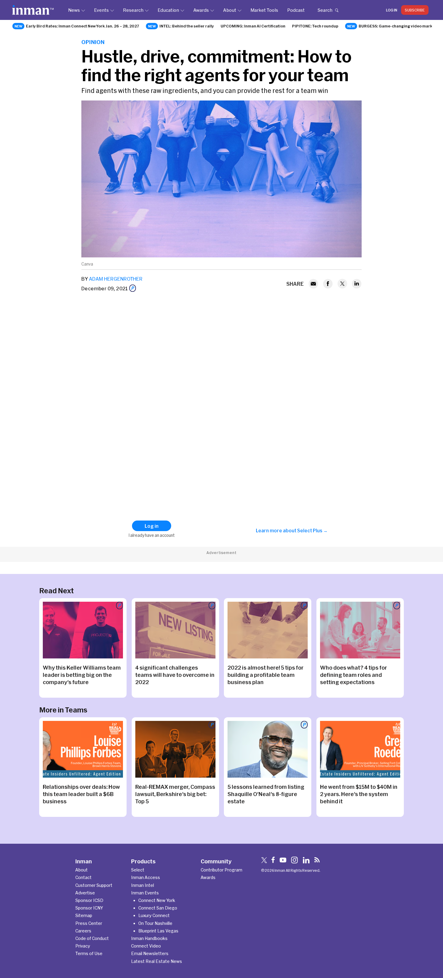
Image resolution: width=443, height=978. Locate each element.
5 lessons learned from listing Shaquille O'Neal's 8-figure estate (266, 793)
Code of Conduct (92, 938)
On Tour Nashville (155, 923)
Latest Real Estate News (156, 961)
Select (137, 869)
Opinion (93, 42)
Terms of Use (88, 953)
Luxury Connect (154, 915)
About (229, 10)
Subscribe (415, 10)
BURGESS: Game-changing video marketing (401, 26)
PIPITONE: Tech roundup (315, 26)
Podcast (296, 10)
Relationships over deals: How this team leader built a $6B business (81, 793)
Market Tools (264, 10)
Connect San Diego (157, 907)
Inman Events (145, 892)
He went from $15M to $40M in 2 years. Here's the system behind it (358, 793)
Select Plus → (312, 530)
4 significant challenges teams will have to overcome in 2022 (175, 674)
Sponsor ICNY (89, 907)
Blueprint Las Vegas (158, 930)
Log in (391, 10)
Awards (201, 10)
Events (101, 10)
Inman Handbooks (149, 938)
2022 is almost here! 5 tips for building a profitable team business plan (265, 674)
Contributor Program (221, 869)
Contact (83, 877)
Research (133, 10)
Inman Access (145, 877)
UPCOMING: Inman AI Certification (253, 26)
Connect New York (156, 900)
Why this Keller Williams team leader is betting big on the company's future (82, 674)
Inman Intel (142, 885)
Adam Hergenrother (116, 279)
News (74, 10)
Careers (83, 930)
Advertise (85, 892)
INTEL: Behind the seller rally (186, 26)
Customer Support (93, 885)
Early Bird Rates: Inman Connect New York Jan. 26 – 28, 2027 (82, 26)
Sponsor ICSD (89, 900)
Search (324, 10)
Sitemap (83, 915)
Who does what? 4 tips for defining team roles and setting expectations (353, 674)
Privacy (82, 945)
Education (168, 10)
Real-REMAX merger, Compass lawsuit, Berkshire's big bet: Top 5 (175, 793)
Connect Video (146, 945)
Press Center (88, 923)
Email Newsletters (149, 953)
